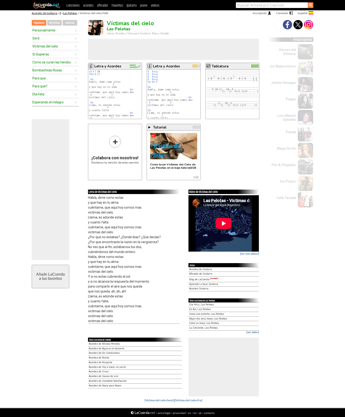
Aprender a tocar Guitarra (203, 284)
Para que (39, 78)
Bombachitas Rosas (47, 70)
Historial (69, 23)
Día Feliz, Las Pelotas (201, 304)
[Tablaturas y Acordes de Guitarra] (47, 7)
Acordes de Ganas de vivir (104, 376)
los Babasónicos (283, 66)
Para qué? (39, 86)
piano (143, 5)
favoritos (117, 5)
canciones (73, 5)
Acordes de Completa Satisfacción (108, 380)
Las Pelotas (70, 13)
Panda (291, 132)
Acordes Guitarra (198, 288)
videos (155, 5)
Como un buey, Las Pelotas (204, 323)
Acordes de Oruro (98, 371)
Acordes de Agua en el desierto (106, 348)
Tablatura (220, 66)
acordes (88, 5)
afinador (102, 5)
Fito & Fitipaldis (284, 165)
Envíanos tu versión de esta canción (115, 149)
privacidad (179, 412)
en (195, 412)
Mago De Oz (286, 148)
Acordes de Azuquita (100, 362)
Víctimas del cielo (45, 46)
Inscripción (260, 13)
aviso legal (164, 412)
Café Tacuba (286, 198)
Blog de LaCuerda (203, 279)
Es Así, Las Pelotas (200, 309)
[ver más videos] (249, 253)
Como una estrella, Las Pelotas (206, 314)
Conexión (282, 13)
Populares (39, 23)
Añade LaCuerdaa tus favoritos (50, 276)
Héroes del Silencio (287, 52)
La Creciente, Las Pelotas (203, 327)
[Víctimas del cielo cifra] (188, 400)
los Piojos (288, 181)
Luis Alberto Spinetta (286, 117)
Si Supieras (40, 54)
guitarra (131, 5)
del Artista (54, 23)
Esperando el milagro (48, 102)
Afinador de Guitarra (200, 273)
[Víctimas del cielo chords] (160, 400)
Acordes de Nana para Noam (105, 385)
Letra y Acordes (107, 66)
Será (35, 38)
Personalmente (43, 30)
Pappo (291, 99)
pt (200, 412)
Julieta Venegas (283, 83)
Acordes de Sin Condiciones (104, 353)
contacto (209, 412)
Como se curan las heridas (51, 62)
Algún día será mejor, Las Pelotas (208, 318)
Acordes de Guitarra (44, 13)
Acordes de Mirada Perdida (104, 343)
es (189, 412)
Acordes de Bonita (99, 357)
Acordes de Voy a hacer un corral (107, 367)
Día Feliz (38, 94)
